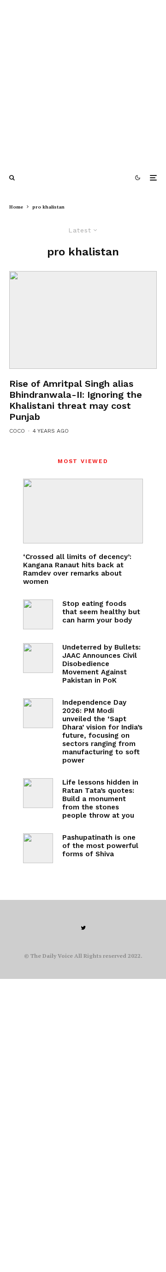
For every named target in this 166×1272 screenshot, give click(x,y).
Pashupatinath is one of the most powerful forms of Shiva (100, 845)
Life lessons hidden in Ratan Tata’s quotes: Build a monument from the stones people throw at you (100, 799)
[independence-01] (38, 713)
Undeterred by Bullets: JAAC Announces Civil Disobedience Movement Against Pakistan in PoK (101, 663)
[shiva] (38, 848)
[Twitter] (83, 928)
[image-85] (83, 320)
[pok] (38, 658)
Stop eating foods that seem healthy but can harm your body (101, 611)
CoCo (17, 431)
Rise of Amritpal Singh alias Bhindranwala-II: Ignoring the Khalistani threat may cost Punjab (75, 400)
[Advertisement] (83, 82)
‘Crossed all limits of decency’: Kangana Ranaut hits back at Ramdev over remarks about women (77, 569)
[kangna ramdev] (83, 511)
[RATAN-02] (38, 793)
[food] (38, 614)
